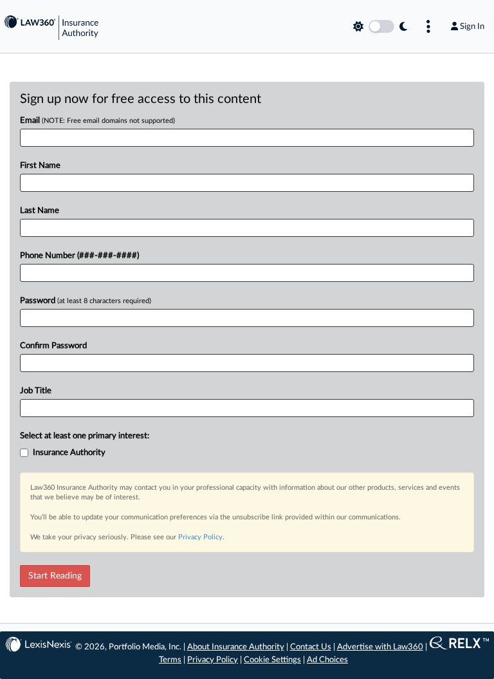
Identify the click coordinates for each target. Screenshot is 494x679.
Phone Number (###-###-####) (79, 256)
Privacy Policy (200, 537)
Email (97, 120)
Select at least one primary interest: (84, 436)
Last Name (39, 211)
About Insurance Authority (235, 647)
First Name (40, 166)
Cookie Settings (272, 660)
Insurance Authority (69, 453)
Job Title (35, 391)
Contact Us (310, 647)
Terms (170, 660)
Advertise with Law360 (380, 647)
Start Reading (55, 576)
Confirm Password (53, 346)
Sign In (472, 26)
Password (85, 301)
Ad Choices (327, 660)
